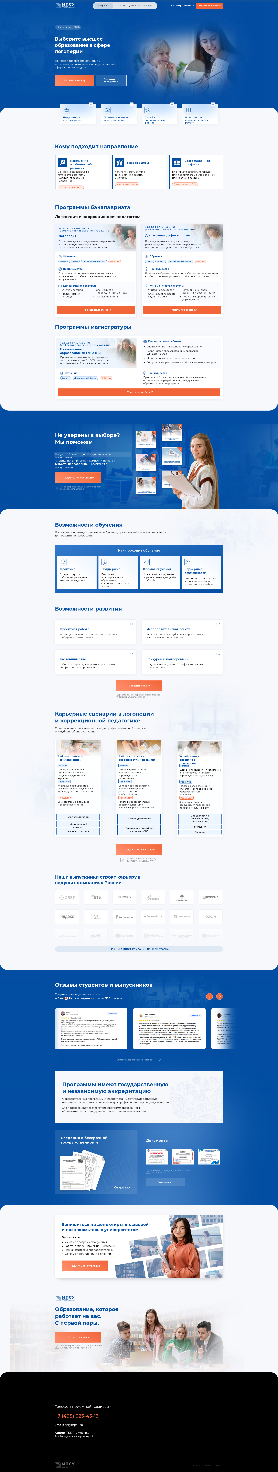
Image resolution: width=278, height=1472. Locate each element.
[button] (74, 80)
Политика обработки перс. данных (207, 1465)
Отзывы (121, 5)
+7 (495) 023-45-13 (182, 5)
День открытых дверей (141, 5)
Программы (103, 5)
